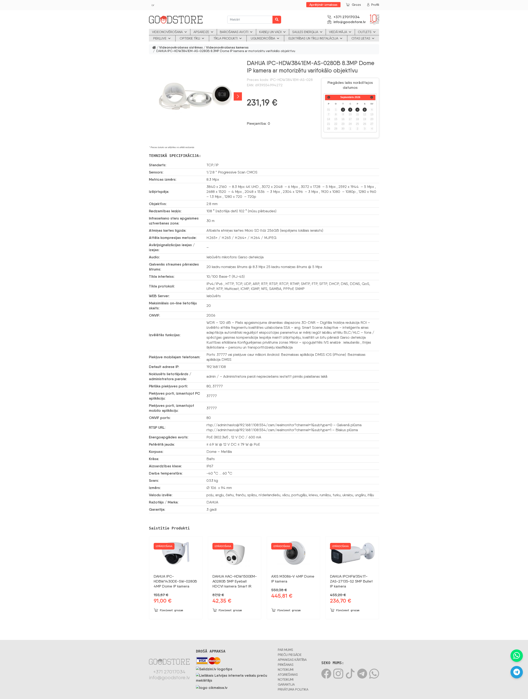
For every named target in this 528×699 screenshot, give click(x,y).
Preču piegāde (290, 655)
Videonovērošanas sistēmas (181, 47)
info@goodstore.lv (350, 22)
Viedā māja (338, 32)
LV (153, 5)
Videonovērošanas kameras (227, 47)
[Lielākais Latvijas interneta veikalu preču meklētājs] (234, 677)
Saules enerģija (305, 32)
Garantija (286, 684)
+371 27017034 (347, 17)
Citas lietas (360, 38)
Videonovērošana (167, 32)
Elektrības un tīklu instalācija (313, 38)
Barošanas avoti (234, 32)
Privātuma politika (293, 689)
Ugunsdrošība (263, 38)
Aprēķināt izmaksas (323, 5)
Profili (375, 5)
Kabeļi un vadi (270, 32)
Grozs (356, 5)
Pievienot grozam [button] (171, 610)
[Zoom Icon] (195, 96)
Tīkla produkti (225, 38)
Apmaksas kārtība (292, 660)
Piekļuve (159, 38)
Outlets (364, 32)
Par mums (285, 650)
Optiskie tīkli (190, 38)
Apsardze (201, 32)
